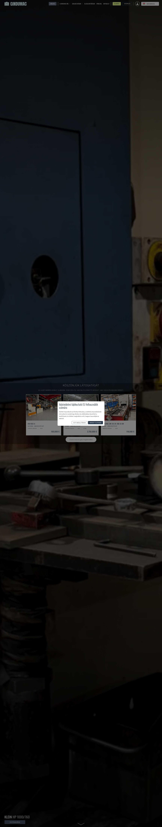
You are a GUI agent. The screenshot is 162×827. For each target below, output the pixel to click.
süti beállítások (79, 423)
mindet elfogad (95, 423)
